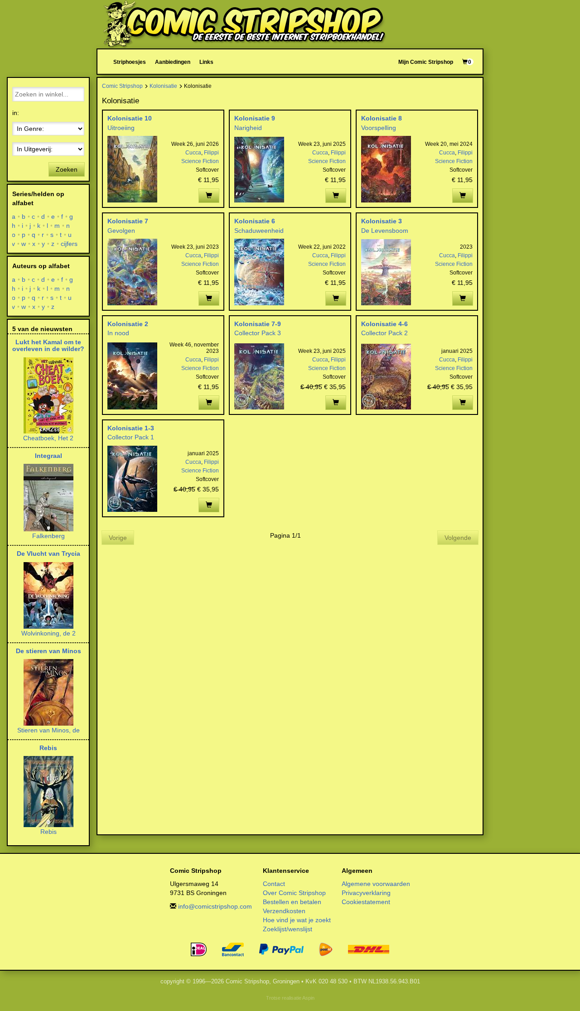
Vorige (118, 537)
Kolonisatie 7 (127, 221)
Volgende (458, 537)
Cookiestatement (366, 901)
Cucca (193, 152)
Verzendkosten (284, 911)
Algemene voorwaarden (376, 883)
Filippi (211, 152)
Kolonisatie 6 (254, 221)
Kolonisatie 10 (129, 118)
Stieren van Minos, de (48, 730)
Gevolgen (121, 230)
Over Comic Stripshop (294, 892)
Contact (274, 883)
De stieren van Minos (48, 651)
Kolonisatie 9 (254, 118)
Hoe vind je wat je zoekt (297, 920)
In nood (118, 333)
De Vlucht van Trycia (48, 553)
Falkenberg (48, 535)
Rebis (48, 747)
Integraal (48, 455)
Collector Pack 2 (384, 333)
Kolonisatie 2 (127, 323)
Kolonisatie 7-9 (257, 323)
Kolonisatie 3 (381, 221)
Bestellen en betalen (292, 901)
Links (206, 62)
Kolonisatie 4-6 (384, 323)
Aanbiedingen (172, 62)
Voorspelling (378, 127)
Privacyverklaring (366, 892)
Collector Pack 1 (130, 437)
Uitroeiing (121, 127)
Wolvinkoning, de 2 (48, 633)
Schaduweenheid (259, 230)
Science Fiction (200, 161)
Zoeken (66, 169)
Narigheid (248, 127)
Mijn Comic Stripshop (425, 62)
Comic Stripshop (122, 86)
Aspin (308, 998)
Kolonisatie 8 (381, 118)
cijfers (69, 243)
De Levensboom (384, 230)
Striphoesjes (129, 62)
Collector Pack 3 (257, 333)
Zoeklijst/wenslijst (287, 929)
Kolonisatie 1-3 (130, 428)
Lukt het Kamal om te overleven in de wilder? (48, 345)
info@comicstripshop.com (215, 906)
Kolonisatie (163, 86)
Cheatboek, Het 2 (48, 438)
